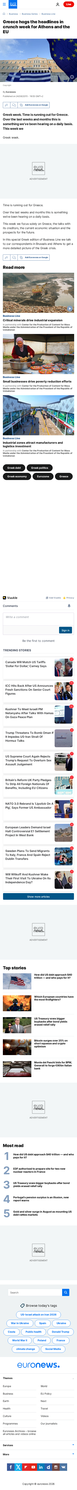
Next (43, 1401)
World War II (19, 1340)
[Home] (4, 14)
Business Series (30, 14)
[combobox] (38, 1292)
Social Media (53, 1349)
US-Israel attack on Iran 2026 (38, 1314)
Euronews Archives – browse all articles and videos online (19, 1433)
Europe (7, 1386)
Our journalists (49, 1423)
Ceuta (11, 1331)
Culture (7, 1416)
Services (8, 1445)
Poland (42, 1340)
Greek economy (17, 476)
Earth (6, 1401)
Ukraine (61, 1323)
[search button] (65, 1292)
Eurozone (43, 476)
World (44, 1386)
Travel (44, 1408)
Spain (42, 1323)
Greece (63, 476)
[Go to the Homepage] (13, 4)
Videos (45, 1416)
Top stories (14, 967)
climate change (25, 1349)
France (61, 1340)
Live (68, 4)
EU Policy (46, 1393)
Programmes (10, 1423)
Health (6, 1408)
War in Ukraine (20, 1323)
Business (13, 14)
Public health (34, 1331)
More (6, 1454)
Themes (7, 1378)
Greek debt (14, 467)
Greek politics (39, 467)
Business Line (48, 14)
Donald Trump (60, 1331)
